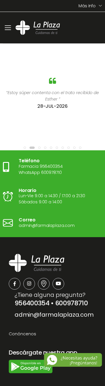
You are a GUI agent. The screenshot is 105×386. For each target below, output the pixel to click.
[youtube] (58, 284)
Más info (87, 6)
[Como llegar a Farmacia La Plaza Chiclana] (44, 284)
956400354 (32, 303)
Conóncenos (22, 334)
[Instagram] (29, 284)
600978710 (71, 303)
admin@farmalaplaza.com (54, 315)
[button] (25, 147)
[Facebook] (14, 284)
